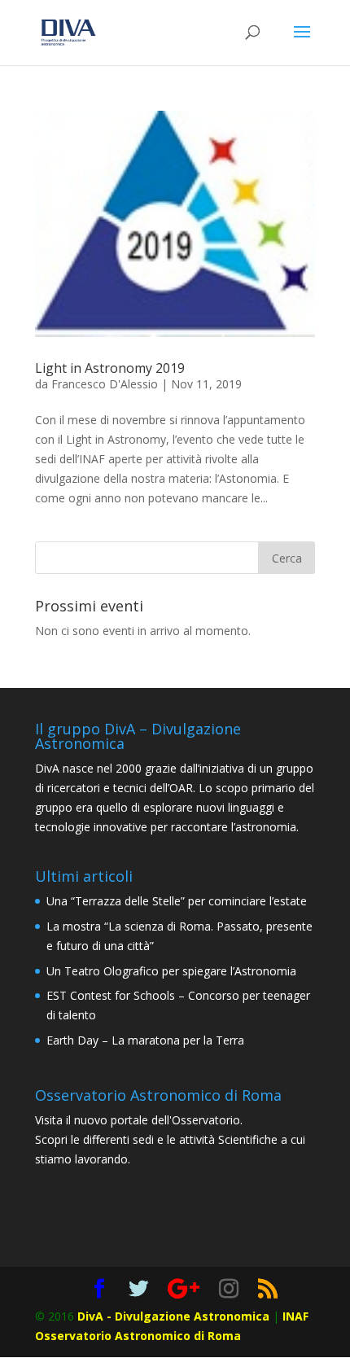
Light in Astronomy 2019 (110, 368)
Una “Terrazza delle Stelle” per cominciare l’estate (176, 901)
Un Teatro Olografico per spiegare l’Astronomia (171, 971)
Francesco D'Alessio (104, 384)
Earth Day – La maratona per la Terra (145, 1040)
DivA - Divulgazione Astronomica (173, 1316)
